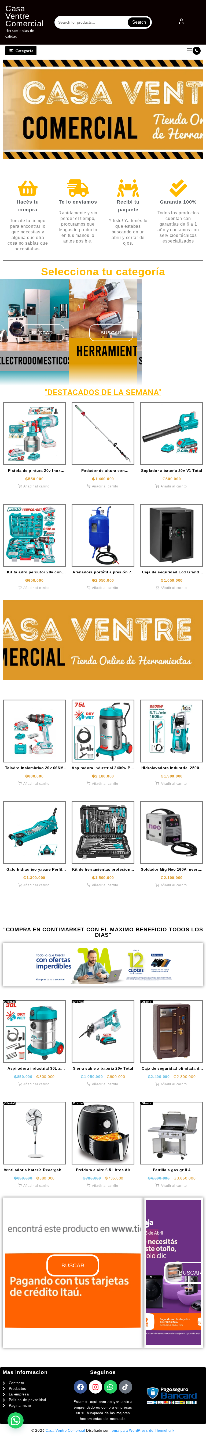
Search (139, 22)
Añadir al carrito (36, 486)
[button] (16, 1420)
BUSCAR (111, 332)
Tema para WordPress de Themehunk (142, 1430)
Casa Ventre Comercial (24, 16)
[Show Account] (181, 22)
